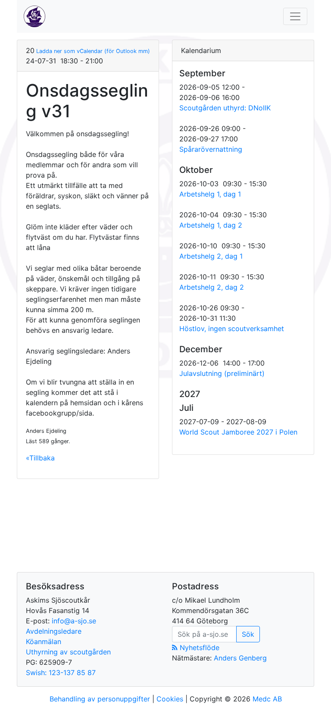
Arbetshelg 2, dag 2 (211, 287)
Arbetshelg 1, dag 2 (210, 225)
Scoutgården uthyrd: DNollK (225, 107)
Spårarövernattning (210, 149)
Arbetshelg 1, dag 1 (210, 194)
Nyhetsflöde (198, 647)
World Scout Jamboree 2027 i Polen (238, 432)
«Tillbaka (40, 458)
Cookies (169, 699)
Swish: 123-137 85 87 (61, 672)
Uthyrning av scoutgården (68, 652)
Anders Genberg (240, 658)
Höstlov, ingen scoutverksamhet (231, 328)
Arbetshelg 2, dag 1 (211, 256)
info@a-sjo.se (74, 620)
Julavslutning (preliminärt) (222, 373)
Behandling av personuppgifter (100, 699)
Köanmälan (43, 641)
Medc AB (267, 699)
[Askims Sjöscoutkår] (34, 16)
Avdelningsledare (53, 631)
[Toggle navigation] (295, 16)
